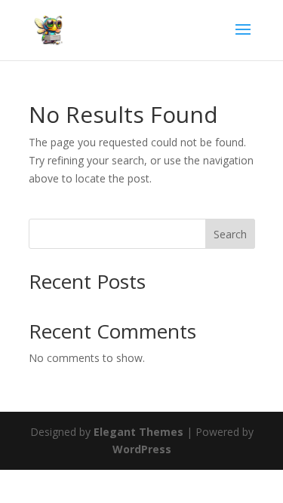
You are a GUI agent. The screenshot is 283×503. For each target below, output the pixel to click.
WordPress (141, 449)
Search (230, 234)
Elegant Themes (138, 432)
